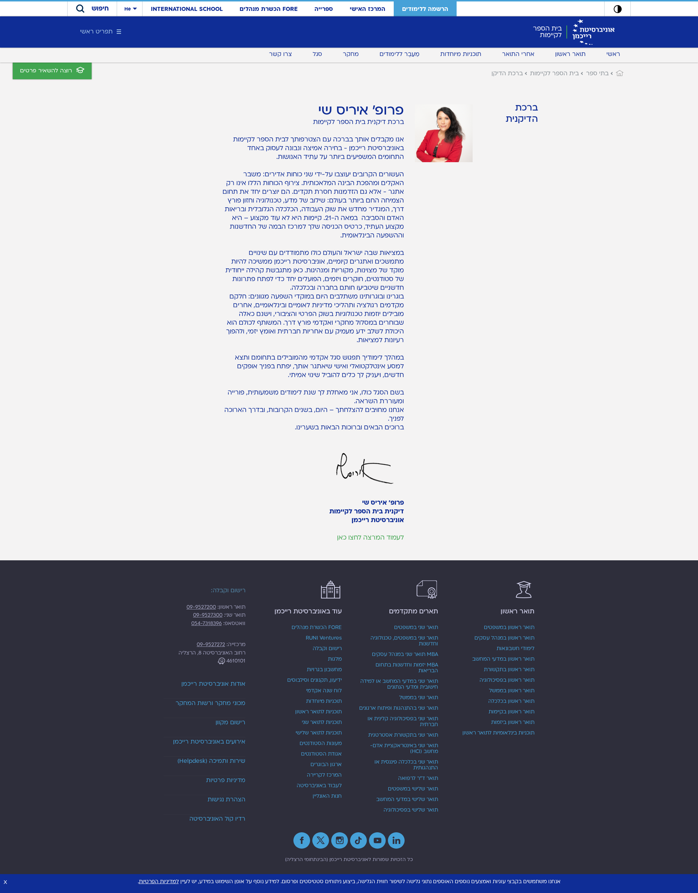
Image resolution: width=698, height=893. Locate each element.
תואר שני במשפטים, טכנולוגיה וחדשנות (404, 641)
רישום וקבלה (327, 649)
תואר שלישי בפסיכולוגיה (411, 810)
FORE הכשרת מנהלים (269, 9)
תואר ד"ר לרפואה (418, 778)
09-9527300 (207, 615)
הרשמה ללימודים (425, 9)
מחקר (351, 54)
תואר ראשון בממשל (511, 691)
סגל (317, 54)
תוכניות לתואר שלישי (319, 733)
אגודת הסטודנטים (321, 754)
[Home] (616, 73)
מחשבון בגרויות (324, 670)
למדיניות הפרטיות (159, 881)
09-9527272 (211, 644)
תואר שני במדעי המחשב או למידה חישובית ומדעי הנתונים (399, 684)
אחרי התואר (518, 54)
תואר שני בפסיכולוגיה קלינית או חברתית (403, 722)
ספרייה (323, 9)
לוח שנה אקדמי (324, 691)
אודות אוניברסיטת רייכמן (213, 684)
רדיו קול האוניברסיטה (217, 819)
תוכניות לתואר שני (322, 722)
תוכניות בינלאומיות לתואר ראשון (498, 733)
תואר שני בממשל (418, 698)
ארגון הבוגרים (326, 765)
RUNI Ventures (324, 638)
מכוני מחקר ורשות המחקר (210, 703)
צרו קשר (280, 54)
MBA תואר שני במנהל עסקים (405, 654)
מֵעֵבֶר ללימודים (400, 54)
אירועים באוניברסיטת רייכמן (209, 742)
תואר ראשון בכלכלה (511, 701)
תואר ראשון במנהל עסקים (504, 638)
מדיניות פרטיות (225, 780)
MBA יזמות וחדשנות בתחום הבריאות (407, 668)
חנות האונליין (327, 796)
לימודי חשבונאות (515, 649)
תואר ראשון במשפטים (509, 627)
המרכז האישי (367, 9)
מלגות (335, 659)
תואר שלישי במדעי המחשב (407, 799)
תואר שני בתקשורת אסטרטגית (403, 735)
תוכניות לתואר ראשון (318, 712)
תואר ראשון (570, 54)
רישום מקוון (230, 722)
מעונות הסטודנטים (321, 743)
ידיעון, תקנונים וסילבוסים (314, 680)
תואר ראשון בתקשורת (509, 670)
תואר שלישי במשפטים (413, 789)
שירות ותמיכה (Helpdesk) (211, 761)
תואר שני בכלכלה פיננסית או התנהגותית (406, 765)
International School (187, 9)
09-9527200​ (201, 607)
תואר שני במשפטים (416, 627)
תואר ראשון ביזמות (512, 722)
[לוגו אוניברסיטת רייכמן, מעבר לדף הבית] (593, 31)
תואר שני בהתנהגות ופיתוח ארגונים (398, 708)
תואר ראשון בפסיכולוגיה (507, 680)
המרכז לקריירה (324, 775)
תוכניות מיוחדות (460, 54)
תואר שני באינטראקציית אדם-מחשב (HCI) (404, 748)
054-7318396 (206, 623)
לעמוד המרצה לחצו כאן (370, 537)
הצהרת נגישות (226, 800)
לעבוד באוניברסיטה (319, 786)
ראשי (613, 54)
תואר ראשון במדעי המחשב (503, 659)
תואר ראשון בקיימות (511, 712)
